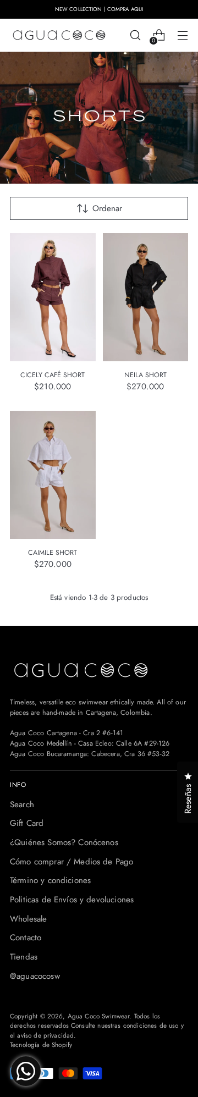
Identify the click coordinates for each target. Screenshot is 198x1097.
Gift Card (26, 823)
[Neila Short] (146, 297)
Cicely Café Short (52, 375)
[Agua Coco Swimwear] (59, 35)
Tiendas (23, 957)
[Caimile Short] (53, 475)
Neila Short (145, 375)
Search (22, 804)
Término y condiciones (50, 880)
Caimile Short (52, 553)
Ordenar (107, 208)
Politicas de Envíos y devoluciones (72, 900)
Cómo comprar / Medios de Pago (71, 862)
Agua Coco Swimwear (99, 1016)
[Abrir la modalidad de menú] (182, 35)
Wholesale (28, 919)
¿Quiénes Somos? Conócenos (64, 842)
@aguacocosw (35, 976)
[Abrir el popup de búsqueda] (135, 35)
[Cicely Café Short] (53, 297)
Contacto (25, 937)
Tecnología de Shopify (41, 1044)
